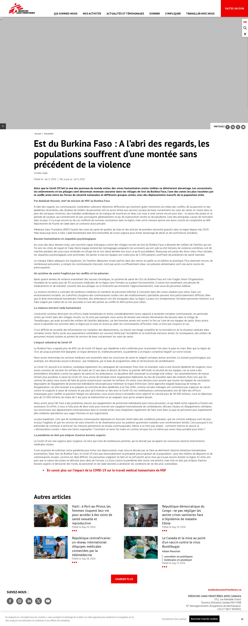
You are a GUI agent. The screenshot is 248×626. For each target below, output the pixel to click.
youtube (48, 599)
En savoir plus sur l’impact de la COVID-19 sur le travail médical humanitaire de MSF (106, 470)
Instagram (19, 599)
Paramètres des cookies (174, 618)
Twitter (38, 599)
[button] (245, 34)
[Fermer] (242, 619)
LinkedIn (29, 599)
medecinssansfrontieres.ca (224, 589)
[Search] (245, 28)
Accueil (38, 133)
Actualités (48, 133)
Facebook (10, 599)
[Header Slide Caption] (3, 126)
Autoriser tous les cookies (204, 618)
